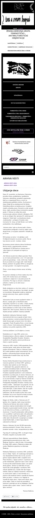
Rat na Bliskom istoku (18, 103)
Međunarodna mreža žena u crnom (19, 50)
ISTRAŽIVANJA (18, 95)
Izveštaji (20, 43)
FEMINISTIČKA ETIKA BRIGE (18, 110)
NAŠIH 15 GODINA (18, 132)
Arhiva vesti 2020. (10, 183)
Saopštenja (11, 43)
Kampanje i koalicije (25, 47)
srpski (15, 28)
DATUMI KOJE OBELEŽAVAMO (18, 120)
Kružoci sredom (18, 84)
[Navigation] (33, 172)
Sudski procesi (12, 47)
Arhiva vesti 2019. (10, 185)
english (20, 28)
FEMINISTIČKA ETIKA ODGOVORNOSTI (18, 113)
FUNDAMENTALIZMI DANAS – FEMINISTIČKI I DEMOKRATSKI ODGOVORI (18, 117)
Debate (18, 87)
